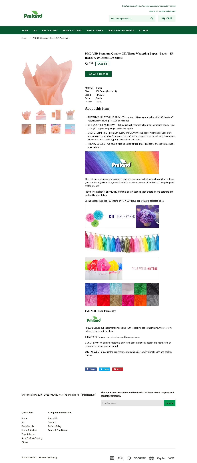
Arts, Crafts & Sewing (121, 30)
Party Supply (49, 30)
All (35, 30)
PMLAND (32, 457)
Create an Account (167, 11)
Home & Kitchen (72, 30)
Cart (169, 18)
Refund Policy (54, 426)
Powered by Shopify (48, 457)
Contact (52, 422)
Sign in (152, 11)
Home (25, 30)
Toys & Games (95, 30)
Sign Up (169, 403)
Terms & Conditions (57, 430)
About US (52, 418)
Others (143, 30)
